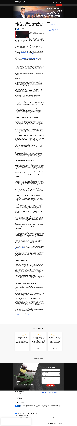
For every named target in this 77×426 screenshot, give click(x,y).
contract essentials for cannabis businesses (31, 57)
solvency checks (21, 247)
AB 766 (33, 53)
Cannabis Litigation (31, 319)
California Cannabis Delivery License (23, 315)
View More (38, 354)
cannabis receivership (24, 52)
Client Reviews (38, 328)
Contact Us (19, 381)
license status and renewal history (21, 248)
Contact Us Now (58, 1)
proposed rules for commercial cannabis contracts (29, 58)
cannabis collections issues (20, 60)
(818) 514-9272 (57, 2)
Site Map (55, 392)
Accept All (5, 423)
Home (43, 392)
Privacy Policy (51, 392)
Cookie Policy (28, 413)
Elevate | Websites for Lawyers (55, 423)
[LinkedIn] (18, 406)
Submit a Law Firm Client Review (38, 358)
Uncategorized (51, 30)
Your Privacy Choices (21, 413)
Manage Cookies (34, 413)
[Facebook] (16, 406)
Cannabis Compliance (23, 319)
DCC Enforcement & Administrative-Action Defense (26, 314)
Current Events (51, 28)
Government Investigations (53, 29)
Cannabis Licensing (52, 25)
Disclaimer (46, 392)
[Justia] (20, 406)
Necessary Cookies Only (13, 423)
